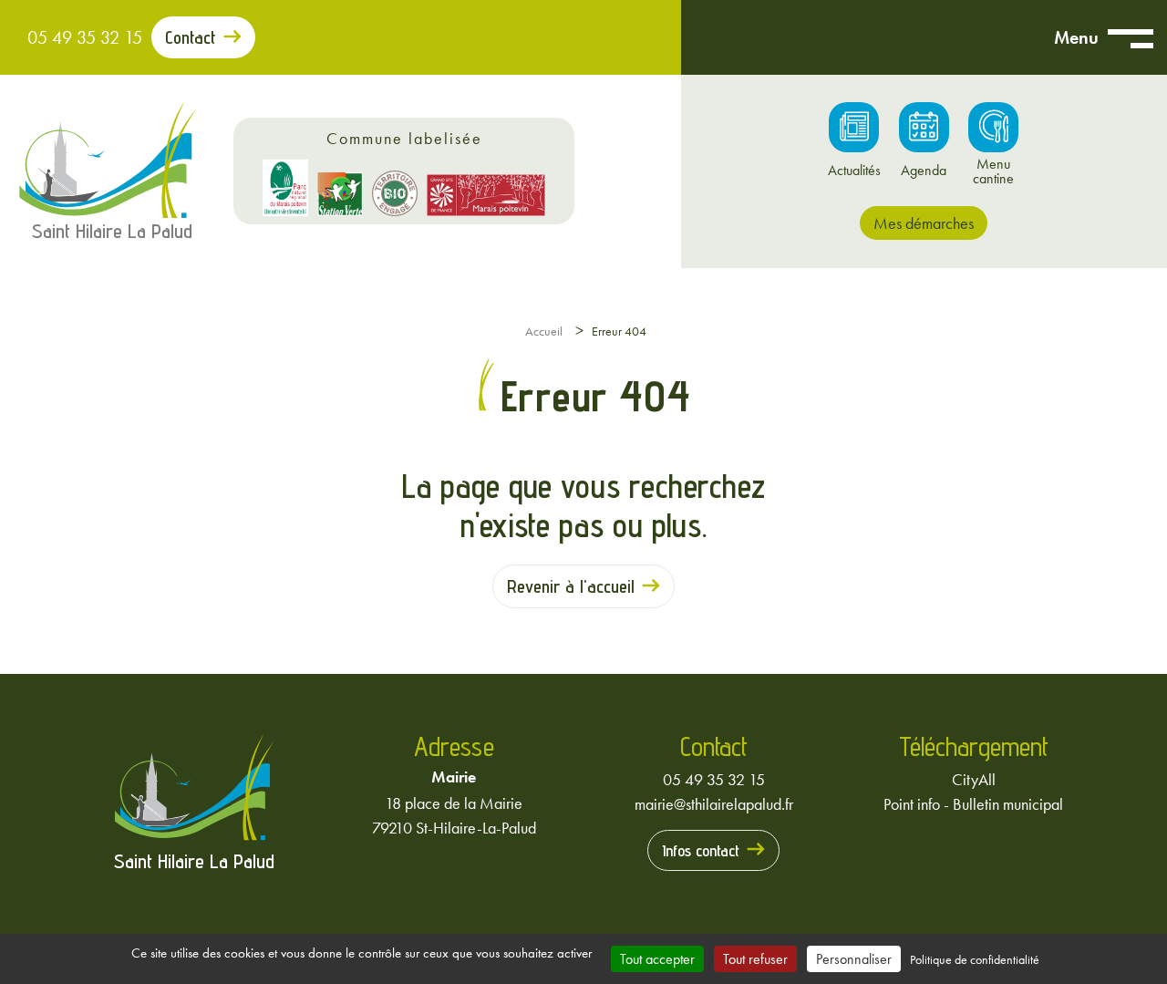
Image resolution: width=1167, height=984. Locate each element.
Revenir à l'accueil (571, 586)
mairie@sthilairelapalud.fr (714, 803)
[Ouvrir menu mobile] (1130, 37)
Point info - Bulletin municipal (973, 803)
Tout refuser (755, 958)
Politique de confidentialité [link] (974, 959)
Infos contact (700, 850)
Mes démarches (923, 222)
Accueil (544, 331)
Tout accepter (657, 958)
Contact (190, 37)
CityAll (974, 779)
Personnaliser (854, 958)
